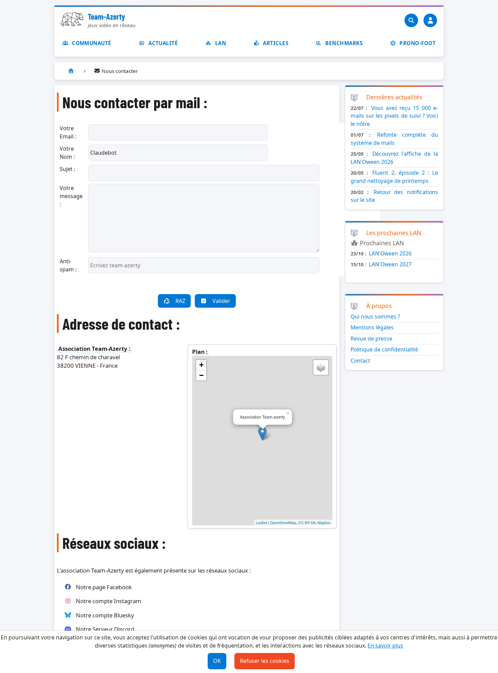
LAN (220, 43)
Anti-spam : (68, 265)
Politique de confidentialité (384, 349)
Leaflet (261, 522)
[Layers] (320, 367)
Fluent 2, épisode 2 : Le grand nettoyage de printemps (394, 177)
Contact (360, 360)
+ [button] (201, 365)
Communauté (91, 43)
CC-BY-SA (306, 522)
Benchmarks (343, 43)
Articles (275, 43)
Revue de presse (371, 338)
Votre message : (71, 196)
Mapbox (324, 522)
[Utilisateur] (430, 20)
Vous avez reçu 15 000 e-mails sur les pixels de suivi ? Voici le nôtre (394, 116)
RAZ (180, 301)
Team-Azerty (106, 16)
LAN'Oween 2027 (390, 264)
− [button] (201, 375)
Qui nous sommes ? (375, 316)
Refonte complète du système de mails (394, 139)
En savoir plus (385, 645)
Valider (221, 301)
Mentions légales (372, 327)
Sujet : (67, 169)
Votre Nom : (67, 152)
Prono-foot (417, 43)
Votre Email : (68, 132)
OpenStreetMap (283, 522)
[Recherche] (411, 20)
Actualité (163, 43)
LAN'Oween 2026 (390, 253)
